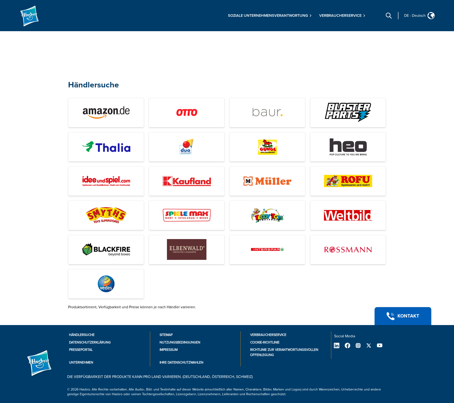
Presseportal (81, 350)
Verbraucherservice (268, 335)
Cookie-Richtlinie (264, 342)
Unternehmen (81, 362)
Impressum (169, 350)
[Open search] (388, 15)
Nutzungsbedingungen (180, 342)
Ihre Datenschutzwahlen (181, 362)
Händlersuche (93, 85)
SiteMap (166, 335)
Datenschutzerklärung (90, 342)
